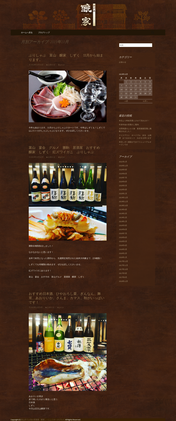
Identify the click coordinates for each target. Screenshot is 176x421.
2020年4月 (123, 189)
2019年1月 (123, 221)
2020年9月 (123, 169)
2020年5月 (123, 185)
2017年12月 (123, 261)
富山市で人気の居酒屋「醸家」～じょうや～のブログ (42, 419)
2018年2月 (123, 253)
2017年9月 (123, 273)
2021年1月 (123, 161)
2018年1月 (123, 257)
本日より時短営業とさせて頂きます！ (134, 120)
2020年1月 (123, 193)
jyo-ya (62, 65)
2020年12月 (123, 165)
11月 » (145, 101)
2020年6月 (123, 181)
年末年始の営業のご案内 (129, 124)
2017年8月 (123, 277)
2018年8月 (123, 229)
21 (121, 93)
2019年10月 (123, 205)
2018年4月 (123, 245)
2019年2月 (123, 217)
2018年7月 (123, 233)
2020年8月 (123, 173)
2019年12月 (123, 197)
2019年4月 (123, 209)
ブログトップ (44, 32)
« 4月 (126, 101)
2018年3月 (123, 249)
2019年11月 (123, 201)
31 (136, 97)
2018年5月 (123, 241)
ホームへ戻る (27, 32)
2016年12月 (123, 281)
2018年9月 (123, 225)
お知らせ (51, 65)
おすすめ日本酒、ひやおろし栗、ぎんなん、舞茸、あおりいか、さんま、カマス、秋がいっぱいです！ (66, 298)
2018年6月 (123, 237)
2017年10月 (123, 269)
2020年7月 (123, 177)
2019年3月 (123, 213)
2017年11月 (123, 265)
